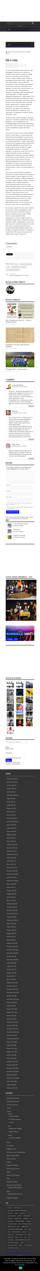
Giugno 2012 (10, 1048)
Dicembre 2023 (11, 782)
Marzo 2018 (10, 841)
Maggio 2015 (10, 933)
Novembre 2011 (11, 1071)
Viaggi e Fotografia (12, 1198)
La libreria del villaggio (15, 1128)
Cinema (10, 1114)
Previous (32, 627)
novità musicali (19, 1234)
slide (8, 1178)
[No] (37, 1263)
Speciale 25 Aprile (12, 1182)
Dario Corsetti (13, 63)
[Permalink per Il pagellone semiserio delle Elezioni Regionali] (20, 342)
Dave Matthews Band (26, 264)
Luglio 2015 (10, 927)
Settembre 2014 (11, 959)
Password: (9, 753)
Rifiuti (16, 1237)
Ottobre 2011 (10, 1075)
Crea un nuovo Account (12, 762)
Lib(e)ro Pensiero (14, 1131)
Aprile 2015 (10, 936)
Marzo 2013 (10, 1019)
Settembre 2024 (11, 779)
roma (25, 1237)
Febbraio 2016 (11, 904)
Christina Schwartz (19, 537)
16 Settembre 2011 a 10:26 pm (19, 386)
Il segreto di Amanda (19, 535)
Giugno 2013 (10, 1009)
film (19, 1223)
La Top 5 (11, 1122)
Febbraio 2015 (11, 943)
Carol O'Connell (18, 525)
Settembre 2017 (11, 854)
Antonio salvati (17, 1207)
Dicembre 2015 (11, 910)
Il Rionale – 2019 (12, 639)
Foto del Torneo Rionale (15, 1187)
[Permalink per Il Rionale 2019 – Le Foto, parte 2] (20, 367)
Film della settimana (15, 1119)
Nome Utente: (10, 749)
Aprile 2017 (10, 861)
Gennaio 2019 (11, 818)
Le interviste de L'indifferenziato (16, 1152)
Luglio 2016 (10, 887)
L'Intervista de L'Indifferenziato (15, 1229)
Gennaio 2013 (11, 1025)
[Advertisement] (21, 558)
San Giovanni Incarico (19, 52)
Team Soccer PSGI (12, 1245)
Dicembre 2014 (11, 950)
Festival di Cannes (12, 1223)
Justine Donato (18, 531)
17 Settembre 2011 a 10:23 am (19, 413)
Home (10, 52)
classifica (9, 1218)
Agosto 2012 (10, 1042)
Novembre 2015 (11, 913)
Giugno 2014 (10, 969)
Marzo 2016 (10, 900)
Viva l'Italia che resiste (12, 1247)
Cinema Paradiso (14, 1116)
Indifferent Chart (11, 1149)
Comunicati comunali (13, 1101)
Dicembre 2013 (11, 989)
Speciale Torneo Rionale (14, 1185)
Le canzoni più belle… (15, 1138)
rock (21, 1237)
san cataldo (10, 1239)
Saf (29, 1237)
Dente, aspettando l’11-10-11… (20, 274)
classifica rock (17, 1218)
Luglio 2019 (10, 805)
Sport (8, 1191)
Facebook (28, 1221)
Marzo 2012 (10, 1058)
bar (16, 264)
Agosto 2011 (10, 1081)
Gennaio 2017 (11, 867)
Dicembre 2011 (11, 1068)
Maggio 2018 (10, 834)
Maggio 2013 (10, 1012)
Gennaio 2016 (11, 907)
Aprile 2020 (10, 802)
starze (22, 1242)
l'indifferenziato (25, 1226)
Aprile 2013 (10, 1015)
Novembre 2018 (11, 821)
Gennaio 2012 (11, 1065)
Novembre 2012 (11, 1032)
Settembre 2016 (11, 881)
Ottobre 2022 (10, 785)
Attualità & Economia (13, 1098)
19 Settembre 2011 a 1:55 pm (19, 446)
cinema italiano (26, 1215)
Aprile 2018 (10, 838)
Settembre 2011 (11, 1078)
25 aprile (9, 1207)
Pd (25, 1234)
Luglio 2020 (10, 798)
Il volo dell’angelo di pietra (20, 524)
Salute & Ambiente (12, 1165)
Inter (18, 1226)
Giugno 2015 (10, 930)
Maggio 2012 (10, 1052)
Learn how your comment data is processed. (19, 517)
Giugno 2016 (10, 890)
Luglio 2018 (10, 828)
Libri (9, 1126)
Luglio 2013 (10, 1006)
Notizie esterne (11, 1159)
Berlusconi (10, 1213)
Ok (20, 1268)
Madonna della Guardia (19, 266)
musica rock (10, 1234)
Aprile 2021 (10, 792)
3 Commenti (22, 66)
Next (32, 630)
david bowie (10, 1221)
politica (29, 1234)
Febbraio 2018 (11, 844)
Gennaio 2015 (11, 946)
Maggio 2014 (10, 973)
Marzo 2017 (10, 864)
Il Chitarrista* (16, 529)
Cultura (9, 1111)
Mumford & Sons (16, 1231)
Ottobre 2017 (10, 851)
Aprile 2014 (10, 976)
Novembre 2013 (11, 992)
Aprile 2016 (10, 897)
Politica (9, 1162)
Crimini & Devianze (12, 1105)
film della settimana (27, 1223)
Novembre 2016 (11, 874)
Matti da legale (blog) (13, 1155)
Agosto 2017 (10, 858)
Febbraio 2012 (11, 1061)
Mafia (30, 1229)
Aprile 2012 (10, 1055)
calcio (16, 1213)
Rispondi (31, 406)
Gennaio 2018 (11, 848)
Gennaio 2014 (11, 986)
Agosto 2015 (10, 923)
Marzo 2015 (10, 940)
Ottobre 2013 (10, 996)
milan (8, 1231)
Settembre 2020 (11, 795)
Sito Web (9, 497)
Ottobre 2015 (10, 917)
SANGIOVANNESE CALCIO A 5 (23, 1239)
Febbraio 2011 (11, 1088)
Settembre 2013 (11, 999)
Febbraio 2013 (11, 1022)
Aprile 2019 (10, 811)
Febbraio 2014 (11, 982)
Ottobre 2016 (10, 877)
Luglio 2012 (10, 1045)
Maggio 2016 (10, 894)
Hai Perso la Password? (13, 764)
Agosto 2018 (10, 825)
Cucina (9, 1108)
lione (8, 266)
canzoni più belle (11, 1215)
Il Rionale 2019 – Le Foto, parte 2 (17, 369)
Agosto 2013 (10, 1002)
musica (24, 1231)
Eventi (8, 1142)
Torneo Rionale (28, 1245)
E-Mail (8, 491)
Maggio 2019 (10, 808)
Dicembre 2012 (11, 1029)
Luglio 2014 (10, 966)
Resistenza (10, 1237)
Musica (10, 1135)
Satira (25, 64)
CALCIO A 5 (22, 1213)
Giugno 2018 (10, 831)
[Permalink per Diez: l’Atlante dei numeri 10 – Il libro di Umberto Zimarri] (20, 318)
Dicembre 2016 (11, 871)
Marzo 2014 (10, 979)
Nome (8, 485)
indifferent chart (11, 1226)
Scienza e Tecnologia (13, 1175)
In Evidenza (10, 1145)
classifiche (25, 1218)
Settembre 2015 (11, 920)
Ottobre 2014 (10, 956)
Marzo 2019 (10, 815)
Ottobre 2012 (10, 1035)
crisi (31, 1218)
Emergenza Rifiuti (19, 1221)
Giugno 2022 (10, 788)
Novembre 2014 (11, 953)
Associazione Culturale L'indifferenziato (17, 1210)
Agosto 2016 (10, 884)
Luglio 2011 (10, 1084)
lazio (26, 1229)
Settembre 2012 (11, 1038)
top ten (20, 1245)
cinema (19, 1215)
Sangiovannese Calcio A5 (15, 1194)
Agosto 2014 (10, 963)
